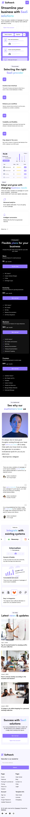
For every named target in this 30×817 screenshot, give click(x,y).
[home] (7, 2)
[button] (27, 2)
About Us (3, 786)
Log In (3, 797)
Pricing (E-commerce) (7, 782)
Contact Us (19, 782)
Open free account (8, 27)
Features (3, 779)
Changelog (18, 799)
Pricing (3, 784)
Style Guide (19, 795)
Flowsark (17, 808)
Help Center (19, 777)
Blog (17, 779)
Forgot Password (6, 799)
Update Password (6, 802)
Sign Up (3, 795)
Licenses (18, 797)
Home (2, 777)
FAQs (17, 784)
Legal (17, 786)
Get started (15, 298)
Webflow (3, 810)
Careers (3, 789)
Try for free (15, 266)
